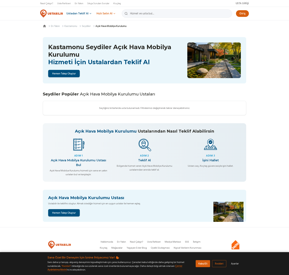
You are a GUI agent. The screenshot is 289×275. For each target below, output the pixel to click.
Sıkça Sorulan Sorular (98, 3)
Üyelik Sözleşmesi (160, 247)
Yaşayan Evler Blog (137, 247)
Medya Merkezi (173, 241)
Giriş (242, 13)
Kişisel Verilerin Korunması (187, 247)
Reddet (219, 263)
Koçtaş (117, 3)
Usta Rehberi (64, 3)
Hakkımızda (107, 241)
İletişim (197, 241)
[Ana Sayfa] (44, 26)
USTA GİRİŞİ (242, 3)
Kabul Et (202, 263)
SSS (187, 241)
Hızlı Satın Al (104, 13)
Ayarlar (235, 263)
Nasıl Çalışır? (46, 3)
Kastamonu (70, 26)
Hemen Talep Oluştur (64, 73)
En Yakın (79, 3)
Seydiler (86, 26)
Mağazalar (117, 247)
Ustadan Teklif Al (77, 13)
